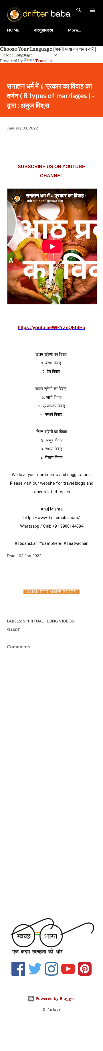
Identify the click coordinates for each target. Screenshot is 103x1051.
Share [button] (13, 629)
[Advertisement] (51, 851)
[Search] (79, 10)
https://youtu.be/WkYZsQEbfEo (51, 327)
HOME (13, 29)
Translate (44, 60)
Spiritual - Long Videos (48, 620)
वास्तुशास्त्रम (43, 29)
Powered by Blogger (55, 998)
